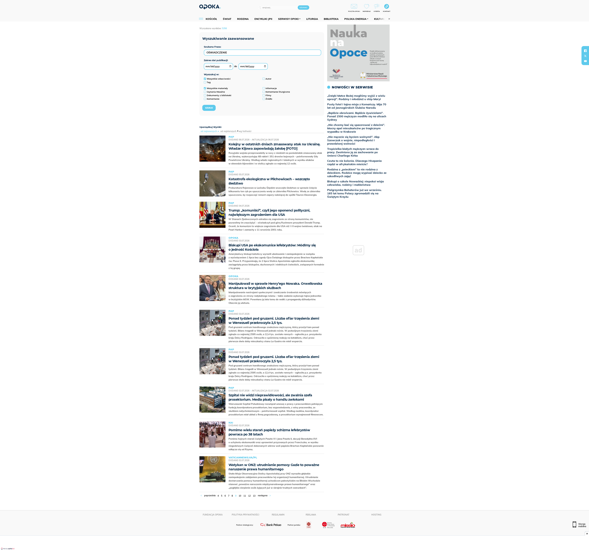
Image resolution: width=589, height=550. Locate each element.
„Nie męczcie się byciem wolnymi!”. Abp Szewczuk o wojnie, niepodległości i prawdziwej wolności (353, 140)
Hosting (376, 514)
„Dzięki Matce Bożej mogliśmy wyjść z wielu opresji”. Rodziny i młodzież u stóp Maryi (356, 97)
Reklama (311, 514)
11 (244, 495)
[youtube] (585, 61)
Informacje (271, 88)
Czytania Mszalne (216, 92)
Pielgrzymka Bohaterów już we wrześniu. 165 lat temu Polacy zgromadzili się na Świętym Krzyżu (354, 193)
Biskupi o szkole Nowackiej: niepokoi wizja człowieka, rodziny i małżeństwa (355, 183)
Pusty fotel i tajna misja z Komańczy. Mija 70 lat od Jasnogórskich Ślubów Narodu (356, 106)
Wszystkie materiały (217, 88)
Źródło (269, 99)
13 (254, 495)
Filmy (268, 95)
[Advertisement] (294, 543)
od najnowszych (209, 131)
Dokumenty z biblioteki (219, 95)
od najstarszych (228, 131)
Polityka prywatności (245, 514)
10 (240, 495)
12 (249, 495)
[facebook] (585, 51)
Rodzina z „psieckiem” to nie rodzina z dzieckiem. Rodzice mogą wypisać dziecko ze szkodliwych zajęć (357, 173)
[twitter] (585, 56)
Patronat (343, 514)
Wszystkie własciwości (219, 79)
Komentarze (213, 99)
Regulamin (278, 514)
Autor (268, 79)
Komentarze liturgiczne (278, 92)
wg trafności (245, 131)
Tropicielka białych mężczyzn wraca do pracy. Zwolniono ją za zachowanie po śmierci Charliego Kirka (353, 152)
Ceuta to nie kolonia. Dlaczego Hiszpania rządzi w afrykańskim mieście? (354, 162)
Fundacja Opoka (213, 514)
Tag (209, 82)
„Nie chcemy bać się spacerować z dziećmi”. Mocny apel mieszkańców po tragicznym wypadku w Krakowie (356, 128)
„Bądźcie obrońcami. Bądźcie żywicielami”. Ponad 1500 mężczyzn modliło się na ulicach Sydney (356, 116)
